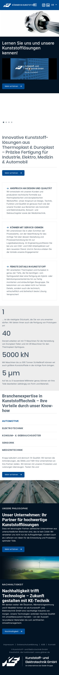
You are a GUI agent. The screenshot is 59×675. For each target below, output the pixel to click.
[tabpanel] (29, 51)
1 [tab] (3, 122)
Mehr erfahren (11, 86)
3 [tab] (9, 122)
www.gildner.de (42, 652)
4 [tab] (11, 122)
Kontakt (52, 644)
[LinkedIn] (48, 5)
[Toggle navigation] (34, 5)
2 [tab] (6, 122)
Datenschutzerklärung (27, 644)
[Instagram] (44, 5)
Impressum (8, 644)
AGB (43, 644)
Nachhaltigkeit (11, 631)
